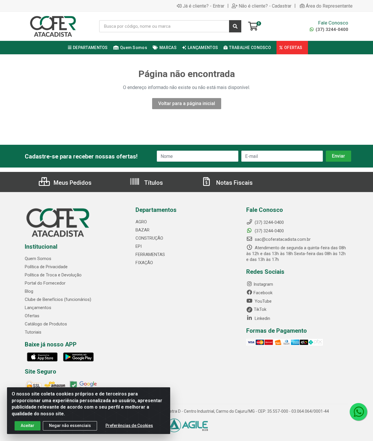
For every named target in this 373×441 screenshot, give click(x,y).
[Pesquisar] (235, 26)
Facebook (263, 292)
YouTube (263, 301)
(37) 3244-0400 (331, 29)
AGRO (141, 221)
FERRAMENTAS (150, 254)
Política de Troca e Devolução (53, 275)
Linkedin (262, 318)
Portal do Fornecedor (45, 283)
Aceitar (27, 425)
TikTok (259, 309)
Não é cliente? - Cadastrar (265, 6)
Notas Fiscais (234, 182)
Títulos (153, 182)
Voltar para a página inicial (186, 103)
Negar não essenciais (70, 425)
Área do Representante (329, 6)
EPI (139, 246)
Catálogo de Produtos (46, 324)
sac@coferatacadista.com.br (282, 239)
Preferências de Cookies (129, 425)
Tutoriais (33, 332)
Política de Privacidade (46, 266)
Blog (29, 291)
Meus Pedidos (72, 182)
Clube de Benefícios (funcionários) (58, 299)
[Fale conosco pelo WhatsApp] (358, 412)
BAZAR (142, 230)
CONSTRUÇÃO (149, 238)
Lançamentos (38, 307)
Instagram (263, 284)
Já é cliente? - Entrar (203, 6)
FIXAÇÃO (144, 262)
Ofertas (32, 315)
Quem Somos (38, 258)
